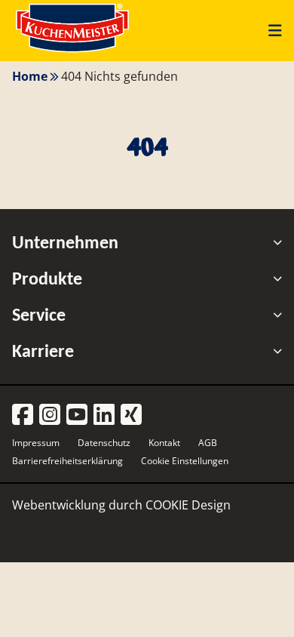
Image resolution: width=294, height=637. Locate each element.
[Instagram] (49, 415)
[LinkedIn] (104, 415)
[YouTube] (76, 415)
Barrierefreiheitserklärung (67, 460)
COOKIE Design (188, 505)
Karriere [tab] (43, 351)
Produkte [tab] (47, 278)
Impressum (36, 442)
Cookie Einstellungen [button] (184, 460)
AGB (207, 442)
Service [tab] (39, 315)
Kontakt (164, 442)
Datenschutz (104, 442)
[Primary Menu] (269, 30)
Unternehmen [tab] (65, 242)
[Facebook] (22, 415)
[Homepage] (72, 52)
